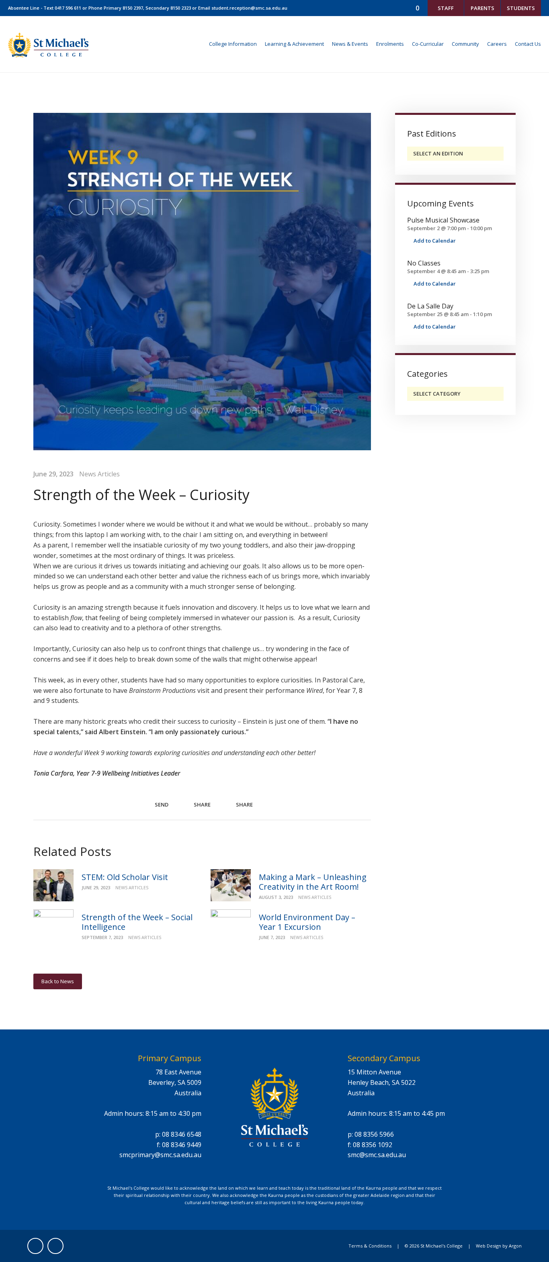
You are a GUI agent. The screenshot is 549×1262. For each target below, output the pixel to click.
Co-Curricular (428, 43)
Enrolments (390, 43)
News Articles (99, 474)
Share (202, 804)
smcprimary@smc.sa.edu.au (160, 1154)
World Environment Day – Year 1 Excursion (307, 922)
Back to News (57, 981)
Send (161, 804)
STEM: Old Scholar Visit (125, 877)
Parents (482, 8)
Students (521, 8)
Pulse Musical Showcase (443, 220)
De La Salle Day (430, 306)
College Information (233, 43)
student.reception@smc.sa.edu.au (249, 8)
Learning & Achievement (294, 43)
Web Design (488, 1246)
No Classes (423, 263)
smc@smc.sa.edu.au (377, 1154)
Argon (515, 1246)
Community (465, 43)
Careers (497, 43)
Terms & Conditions (369, 1246)
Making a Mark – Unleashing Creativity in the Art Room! (313, 882)
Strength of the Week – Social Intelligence (137, 922)
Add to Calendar (434, 240)
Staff (446, 8)
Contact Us (528, 43)
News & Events (350, 43)
